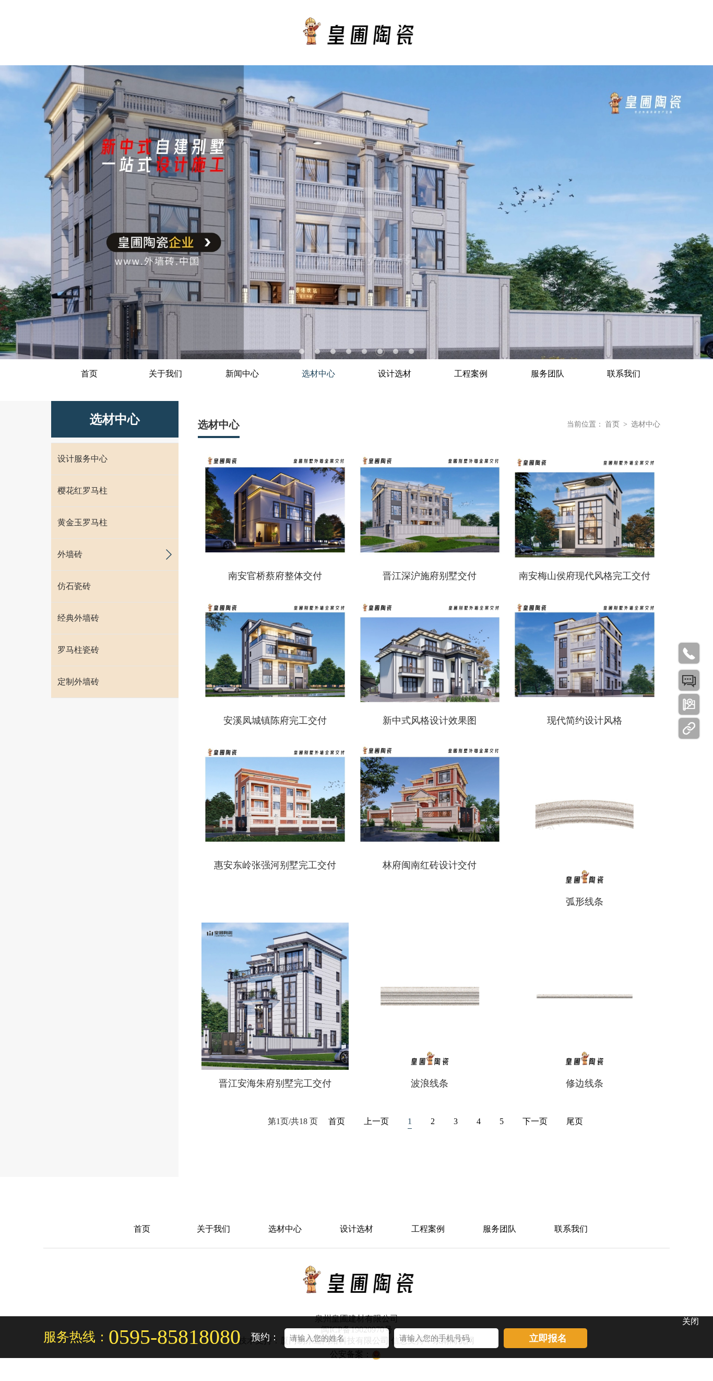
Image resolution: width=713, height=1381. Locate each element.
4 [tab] (348, 351)
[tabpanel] (356, 212)
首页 (89, 373)
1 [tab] (301, 351)
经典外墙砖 (78, 617)
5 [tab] (364, 351)
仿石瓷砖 (74, 586)
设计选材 (394, 373)
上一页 (376, 1121)
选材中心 (318, 373)
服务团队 (547, 373)
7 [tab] (395, 351)
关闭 (690, 1321)
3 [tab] (333, 351)
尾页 (574, 1121)
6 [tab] (380, 351)
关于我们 (165, 373)
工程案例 (471, 373)
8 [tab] (411, 351)
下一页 (535, 1121)
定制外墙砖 (78, 681)
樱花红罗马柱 (82, 490)
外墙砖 (69, 554)
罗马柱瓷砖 (78, 649)
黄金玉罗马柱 (82, 522)
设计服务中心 (82, 458)
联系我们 (623, 373)
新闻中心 (242, 373)
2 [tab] (317, 351)
